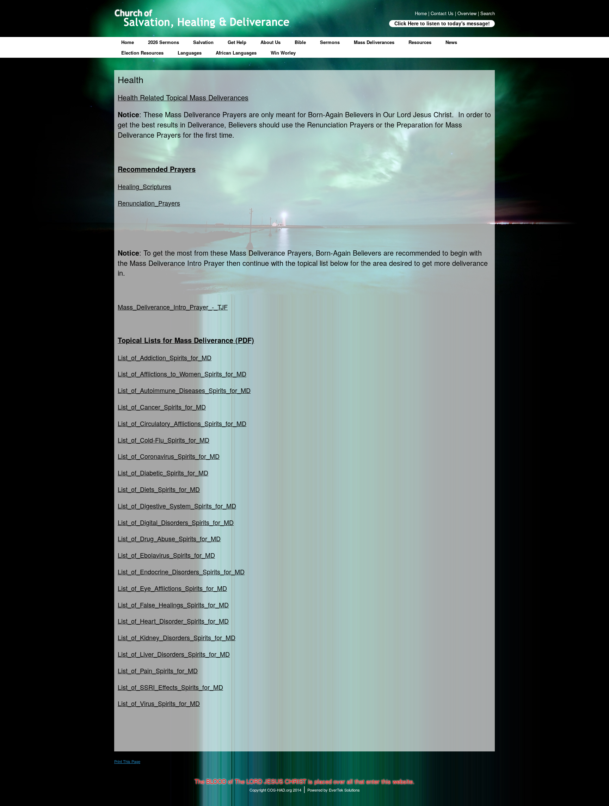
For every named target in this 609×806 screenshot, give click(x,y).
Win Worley (283, 52)
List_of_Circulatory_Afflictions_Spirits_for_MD (182, 423)
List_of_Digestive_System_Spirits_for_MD (177, 505)
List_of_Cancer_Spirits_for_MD (162, 406)
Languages (190, 52)
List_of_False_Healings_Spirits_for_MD (173, 604)
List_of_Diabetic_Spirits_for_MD (163, 472)
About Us (270, 42)
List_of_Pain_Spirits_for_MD (158, 670)
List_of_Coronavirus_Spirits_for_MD (169, 456)
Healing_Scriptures (144, 186)
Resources (419, 42)
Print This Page (127, 761)
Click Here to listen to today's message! (442, 23)
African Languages (236, 52)
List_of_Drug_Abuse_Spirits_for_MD (169, 538)
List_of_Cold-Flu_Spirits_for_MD (163, 439)
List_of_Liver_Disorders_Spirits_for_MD (174, 653)
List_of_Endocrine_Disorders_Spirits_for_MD (181, 571)
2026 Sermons (163, 42)
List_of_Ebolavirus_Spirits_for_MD (166, 555)
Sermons (330, 42)
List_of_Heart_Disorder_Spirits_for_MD (173, 620)
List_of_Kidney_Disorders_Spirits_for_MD (176, 637)
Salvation (203, 42)
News (451, 42)
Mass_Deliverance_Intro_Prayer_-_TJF (173, 306)
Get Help (237, 42)
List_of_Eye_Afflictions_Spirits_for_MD (172, 588)
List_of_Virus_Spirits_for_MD (159, 703)
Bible (300, 42)
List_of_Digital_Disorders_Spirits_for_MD (176, 522)
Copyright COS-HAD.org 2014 (275, 790)
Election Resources (142, 52)
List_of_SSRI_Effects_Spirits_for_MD (170, 687)
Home (127, 42)
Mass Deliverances (374, 42)
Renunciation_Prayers (149, 202)
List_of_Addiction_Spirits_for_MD (164, 357)
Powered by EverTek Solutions (333, 790)
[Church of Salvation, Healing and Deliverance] (201, 18)
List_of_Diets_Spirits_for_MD (159, 489)
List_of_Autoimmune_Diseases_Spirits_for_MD (184, 390)
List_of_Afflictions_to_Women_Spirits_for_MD (182, 373)
